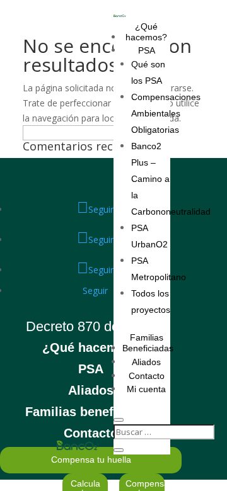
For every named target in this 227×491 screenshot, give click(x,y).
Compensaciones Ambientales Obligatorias (166, 113)
